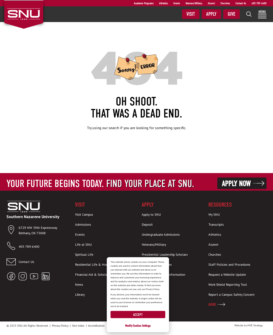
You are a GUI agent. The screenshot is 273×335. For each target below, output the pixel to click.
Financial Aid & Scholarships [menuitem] (95, 274)
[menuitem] (248, 14)
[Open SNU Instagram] (22, 277)
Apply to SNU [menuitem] (151, 214)
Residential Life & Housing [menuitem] (94, 264)
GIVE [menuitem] (212, 304)
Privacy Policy (60, 325)
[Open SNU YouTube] (34, 277)
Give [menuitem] (231, 14)
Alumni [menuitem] (211, 3)
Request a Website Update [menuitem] (227, 274)
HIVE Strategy (255, 325)
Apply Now (236, 183)
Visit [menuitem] (190, 14)
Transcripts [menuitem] (216, 224)
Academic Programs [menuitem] (144, 3)
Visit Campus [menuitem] (84, 214)
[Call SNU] (12, 246)
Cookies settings (142, 325)
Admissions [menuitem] (83, 224)
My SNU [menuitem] (214, 214)
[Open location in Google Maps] (12, 230)
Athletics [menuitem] (163, 3)
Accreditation (96, 325)
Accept (138, 315)
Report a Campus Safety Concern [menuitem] (231, 294)
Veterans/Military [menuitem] (194, 3)
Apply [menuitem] (211, 14)
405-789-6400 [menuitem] (259, 3)
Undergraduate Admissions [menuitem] (161, 234)
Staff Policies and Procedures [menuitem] (229, 264)
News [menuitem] (79, 284)
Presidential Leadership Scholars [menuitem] (165, 254)
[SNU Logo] (23, 13)
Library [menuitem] (80, 294)
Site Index (78, 325)
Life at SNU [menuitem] (83, 244)
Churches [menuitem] (225, 3)
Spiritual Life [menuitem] (84, 254)
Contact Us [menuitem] (240, 3)
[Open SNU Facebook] (11, 277)
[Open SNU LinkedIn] (45, 277)
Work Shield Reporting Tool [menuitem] (227, 284)
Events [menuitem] (176, 3)
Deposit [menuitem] (147, 224)
